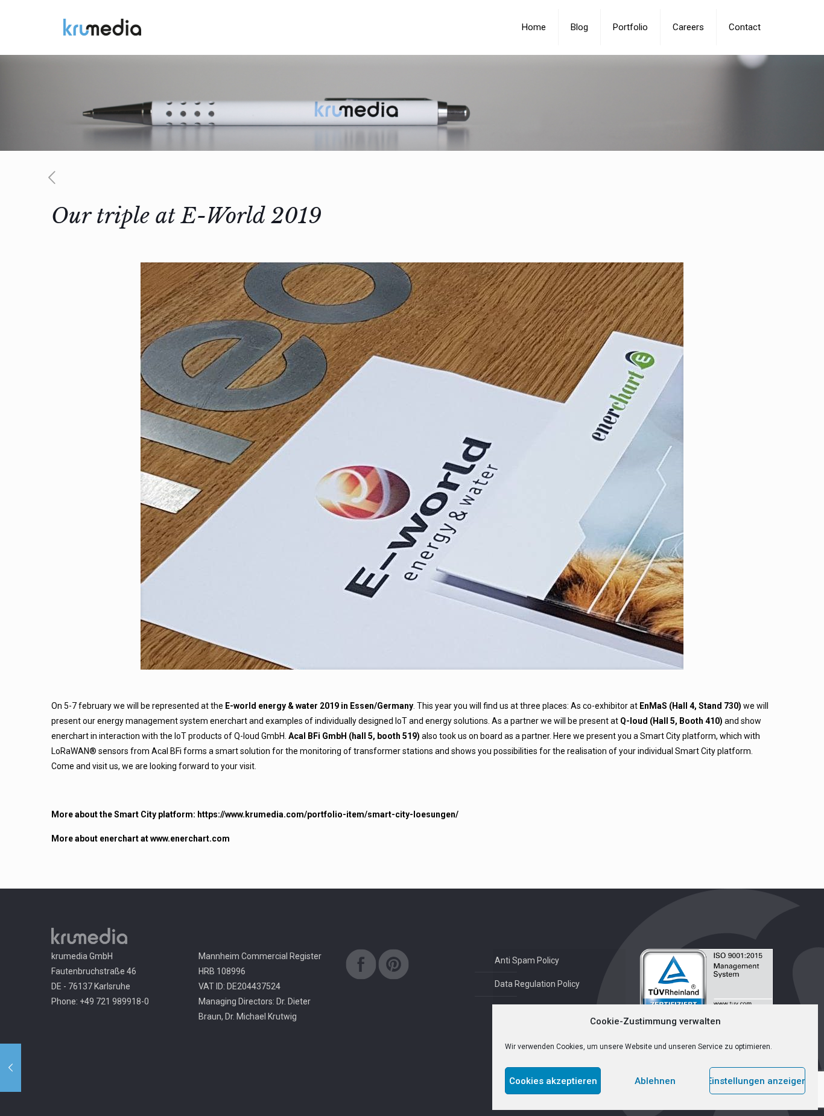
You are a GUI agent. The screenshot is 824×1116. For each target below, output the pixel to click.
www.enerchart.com (190, 838)
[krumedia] (102, 27)
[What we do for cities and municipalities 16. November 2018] (10, 1068)
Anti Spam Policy (527, 960)
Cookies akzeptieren (553, 1081)
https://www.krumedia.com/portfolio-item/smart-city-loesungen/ (327, 814)
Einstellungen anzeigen (757, 1081)
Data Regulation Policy (537, 984)
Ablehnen (655, 1081)
